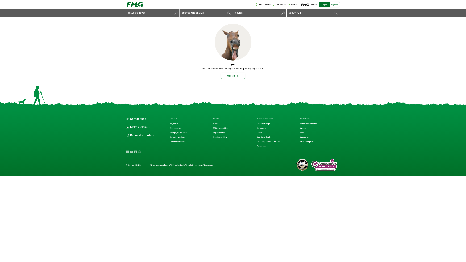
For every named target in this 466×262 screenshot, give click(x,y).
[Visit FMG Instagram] (139, 151)
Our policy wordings (177, 137)
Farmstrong (261, 146)
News (302, 132)
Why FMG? (174, 124)
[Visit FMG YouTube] (131, 151)
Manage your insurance (178, 132)
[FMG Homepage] (135, 4)
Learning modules (220, 137)
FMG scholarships (263, 124)
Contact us (137, 119)
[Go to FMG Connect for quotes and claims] (310, 4)
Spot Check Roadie (264, 137)
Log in (324, 5)
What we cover (136, 13)
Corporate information (308, 124)
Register (334, 5)
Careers (303, 128)
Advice (239, 13)
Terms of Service (203, 165)
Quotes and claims (193, 13)
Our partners (261, 128)
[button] (152, 13)
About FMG (295, 13)
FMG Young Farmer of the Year (268, 141)
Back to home (233, 75)
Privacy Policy (189, 165)
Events (259, 132)
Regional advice (219, 132)
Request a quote (141, 135)
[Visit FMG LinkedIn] (135, 151)
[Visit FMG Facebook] (127, 151)
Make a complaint (306, 141)
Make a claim (139, 127)
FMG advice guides (220, 128)
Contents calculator (177, 141)
